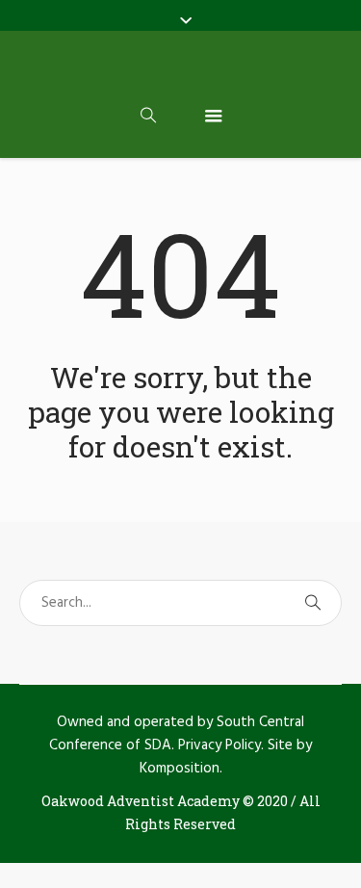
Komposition (179, 768)
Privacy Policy (219, 745)
